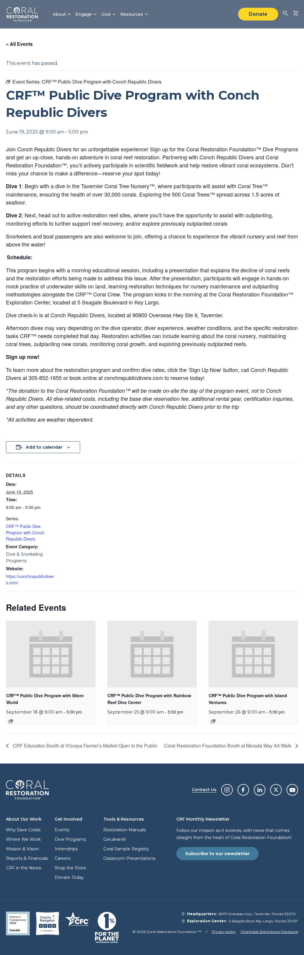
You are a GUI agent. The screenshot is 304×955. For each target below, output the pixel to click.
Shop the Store (70, 868)
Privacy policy (224, 931)
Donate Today (69, 877)
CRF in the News (23, 868)
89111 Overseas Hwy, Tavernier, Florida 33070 (257, 914)
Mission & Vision (22, 849)
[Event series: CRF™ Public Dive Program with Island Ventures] (213, 721)
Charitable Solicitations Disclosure (269, 931)
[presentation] (50, 654)
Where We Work (23, 839)
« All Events (19, 43)
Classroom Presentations (129, 858)
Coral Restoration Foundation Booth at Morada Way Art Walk (228, 745)
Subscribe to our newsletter (217, 853)
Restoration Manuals (124, 830)
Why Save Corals (23, 830)
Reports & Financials (27, 858)
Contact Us (204, 789)
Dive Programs (70, 839)
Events (62, 830)
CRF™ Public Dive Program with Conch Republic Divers (25, 532)
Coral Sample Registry (126, 849)
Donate (258, 14)
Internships (66, 849)
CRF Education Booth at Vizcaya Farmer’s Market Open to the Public (84, 745)
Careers (62, 858)
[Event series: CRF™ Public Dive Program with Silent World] (11, 721)
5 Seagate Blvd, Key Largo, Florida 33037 (263, 921)
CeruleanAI (114, 839)
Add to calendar (44, 447)
